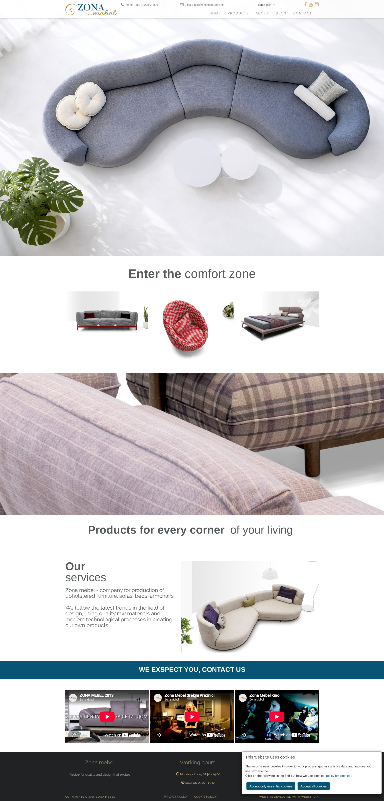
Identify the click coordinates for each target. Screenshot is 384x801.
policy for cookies (338, 775)
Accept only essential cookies (270, 786)
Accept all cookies (313, 786)
